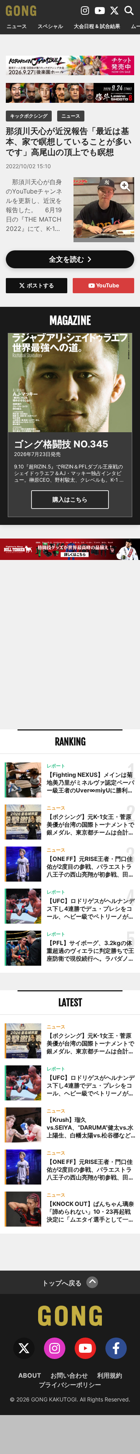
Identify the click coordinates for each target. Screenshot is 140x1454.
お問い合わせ (69, 1375)
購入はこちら (70, 499)
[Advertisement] (70, 646)
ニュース (17, 26)
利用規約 (109, 1375)
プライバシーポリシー (70, 1385)
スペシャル (50, 26)
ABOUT (29, 1375)
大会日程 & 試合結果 (97, 26)
